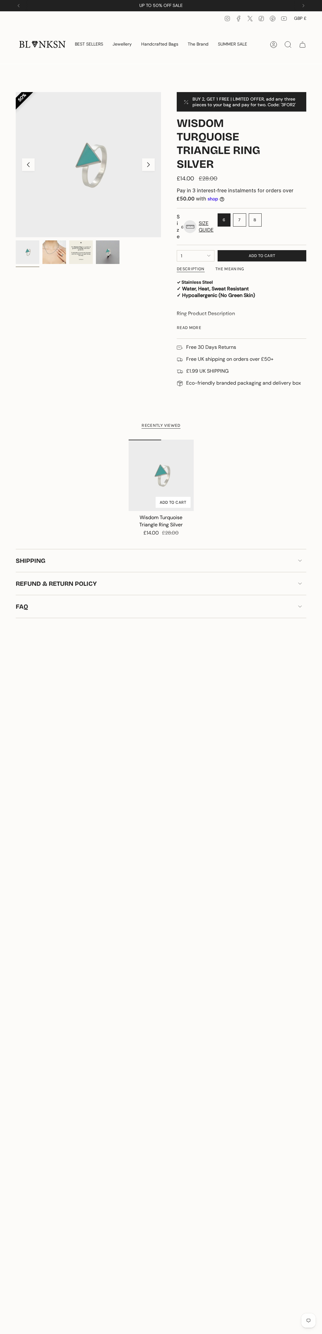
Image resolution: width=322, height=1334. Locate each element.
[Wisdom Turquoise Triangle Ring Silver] (161, 475)
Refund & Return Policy (56, 583)
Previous (28, 164)
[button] (122, 44)
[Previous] (18, 5)
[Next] (303, 5)
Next (148, 164)
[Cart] (302, 44)
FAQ (22, 606)
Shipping (30, 560)
